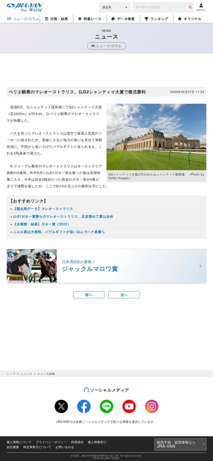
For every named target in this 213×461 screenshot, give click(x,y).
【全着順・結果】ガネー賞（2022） (42, 224)
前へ (88, 294)
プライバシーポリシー (51, 442)
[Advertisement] (106, 71)
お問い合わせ (65, 447)
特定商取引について (37, 447)
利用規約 (77, 442)
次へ (124, 294)
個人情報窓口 (97, 442)
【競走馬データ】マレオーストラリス (43, 208)
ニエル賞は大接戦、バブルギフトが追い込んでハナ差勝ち (59, 231)
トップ (11, 373)
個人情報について (19, 442)
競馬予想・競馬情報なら (176, 444)
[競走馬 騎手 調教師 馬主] (115, 7)
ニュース (26, 373)
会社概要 (13, 447)
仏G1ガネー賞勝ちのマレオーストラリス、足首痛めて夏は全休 (63, 216)
